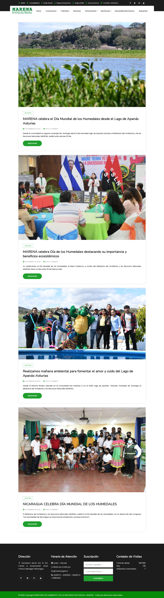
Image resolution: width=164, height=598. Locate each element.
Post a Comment (51, 129)
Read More (32, 143)
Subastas (143, 11)
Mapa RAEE (79, 3)
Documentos (93, 3)
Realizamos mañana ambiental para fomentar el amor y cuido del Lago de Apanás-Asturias (78, 373)
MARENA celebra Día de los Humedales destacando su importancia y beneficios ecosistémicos (75, 254)
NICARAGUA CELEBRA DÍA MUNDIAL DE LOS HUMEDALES (70, 504)
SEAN (23, 3)
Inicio (38, 11)
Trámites (65, 11)
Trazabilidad (34, 3)
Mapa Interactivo (64, 3)
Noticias (77, 11)
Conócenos (51, 11)
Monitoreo (105, 11)
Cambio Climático (110, 3)
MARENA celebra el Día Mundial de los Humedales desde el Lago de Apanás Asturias (81, 121)
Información (90, 11)
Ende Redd (48, 3)
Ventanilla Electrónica (124, 11)
